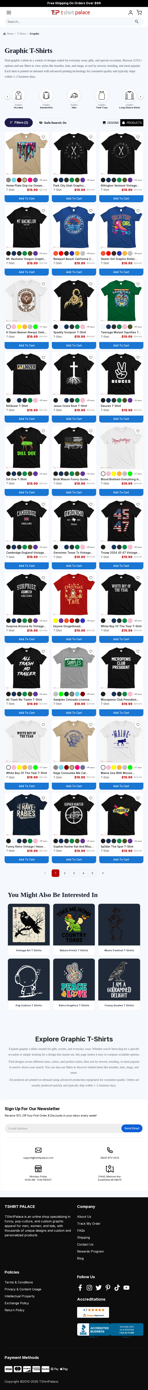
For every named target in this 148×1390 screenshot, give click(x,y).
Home (10, 33)
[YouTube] (126, 1288)
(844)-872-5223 (110, 1157)
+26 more (90, 180)
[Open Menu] (9, 13)
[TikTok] (117, 1288)
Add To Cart (27, 198)
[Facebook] (80, 1288)
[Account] (130, 13)
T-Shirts (21, 33)
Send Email (131, 1128)
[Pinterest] (108, 1288)
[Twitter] (99, 1288)
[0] (139, 13)
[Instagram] (89, 1288)
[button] (43, 137)
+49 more (43, 180)
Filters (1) (21, 122)
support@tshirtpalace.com (38, 1157)
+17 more (43, 327)
